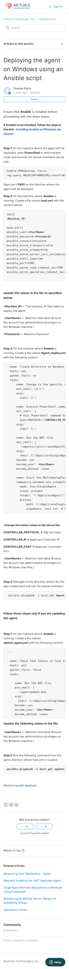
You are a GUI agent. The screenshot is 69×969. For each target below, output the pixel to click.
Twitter (11, 804)
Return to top (12, 850)
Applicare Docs (47, 19)
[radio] (25, 826)
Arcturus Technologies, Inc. (19, 19)
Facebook (5, 804)
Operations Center (15, 909)
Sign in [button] (58, 6)
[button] (50, 6)
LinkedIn (16, 804)
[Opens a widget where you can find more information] (55, 962)
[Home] (17, 8)
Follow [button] (34, 99)
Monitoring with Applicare (20, 785)
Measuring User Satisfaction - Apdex (27, 873)
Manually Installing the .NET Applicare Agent (32, 880)
